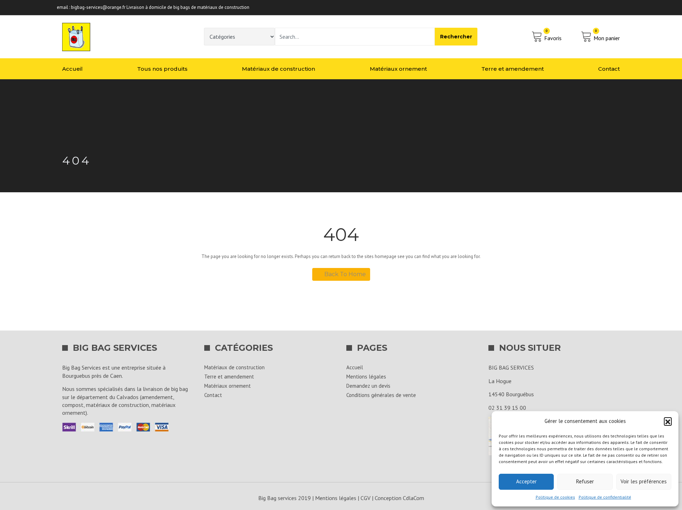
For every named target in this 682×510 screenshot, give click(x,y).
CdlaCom (413, 497)
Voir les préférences (644, 481)
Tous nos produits (162, 68)
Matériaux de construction (278, 68)
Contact (609, 68)
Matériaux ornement (398, 68)
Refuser (585, 481)
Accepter (526, 481)
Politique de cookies (555, 497)
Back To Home (345, 274)
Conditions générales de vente (381, 395)
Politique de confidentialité (605, 497)
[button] (667, 421)
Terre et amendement (512, 68)
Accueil (72, 68)
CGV (365, 497)
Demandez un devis (368, 385)
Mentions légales (366, 376)
